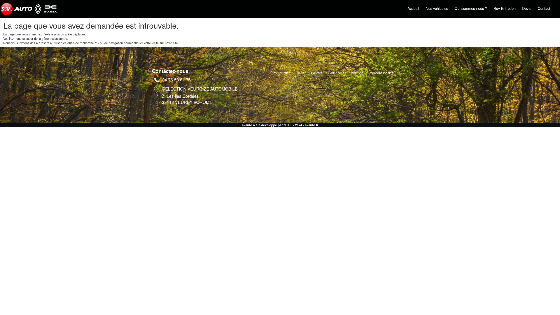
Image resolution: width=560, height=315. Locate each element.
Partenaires (336, 73)
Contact (544, 8)
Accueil (413, 8)
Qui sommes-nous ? (471, 8)
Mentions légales (381, 73)
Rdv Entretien (505, 8)
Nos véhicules (437, 8)
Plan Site (357, 73)
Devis (526, 8)
